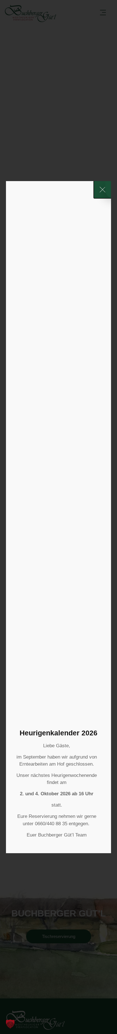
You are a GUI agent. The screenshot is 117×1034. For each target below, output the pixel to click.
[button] (10, 1024)
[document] (58, 517)
